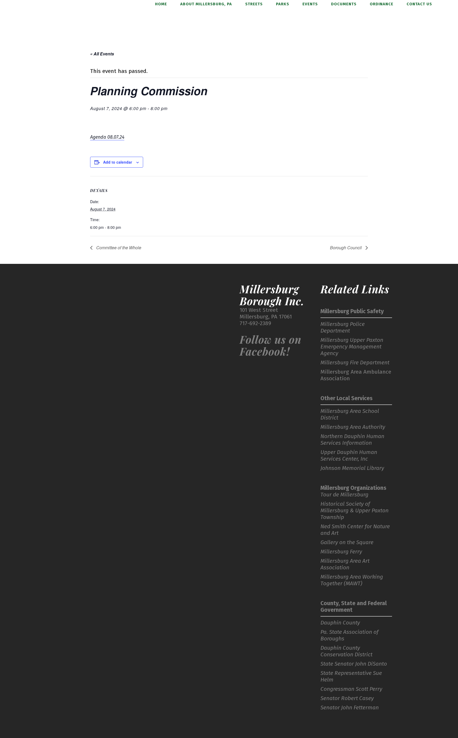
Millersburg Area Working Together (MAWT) (351, 580)
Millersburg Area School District (349, 414)
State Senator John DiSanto (353, 664)
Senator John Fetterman (349, 707)
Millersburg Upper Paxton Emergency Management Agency (351, 347)
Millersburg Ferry (341, 551)
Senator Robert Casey (347, 698)
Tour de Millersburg (344, 494)
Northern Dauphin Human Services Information (352, 439)
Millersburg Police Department (342, 327)
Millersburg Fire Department (354, 362)
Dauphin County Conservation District (346, 651)
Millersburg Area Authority (352, 427)
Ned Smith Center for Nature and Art (355, 529)
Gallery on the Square (346, 542)
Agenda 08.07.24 (107, 137)
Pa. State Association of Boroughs (349, 635)
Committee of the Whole (118, 247)
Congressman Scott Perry (351, 689)
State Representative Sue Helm (351, 676)
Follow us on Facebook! (270, 345)
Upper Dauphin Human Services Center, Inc (348, 455)
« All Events (102, 54)
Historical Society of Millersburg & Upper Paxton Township (354, 511)
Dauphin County (340, 622)
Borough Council (346, 247)
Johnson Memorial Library (352, 468)
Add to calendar (117, 162)
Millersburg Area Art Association (344, 564)
